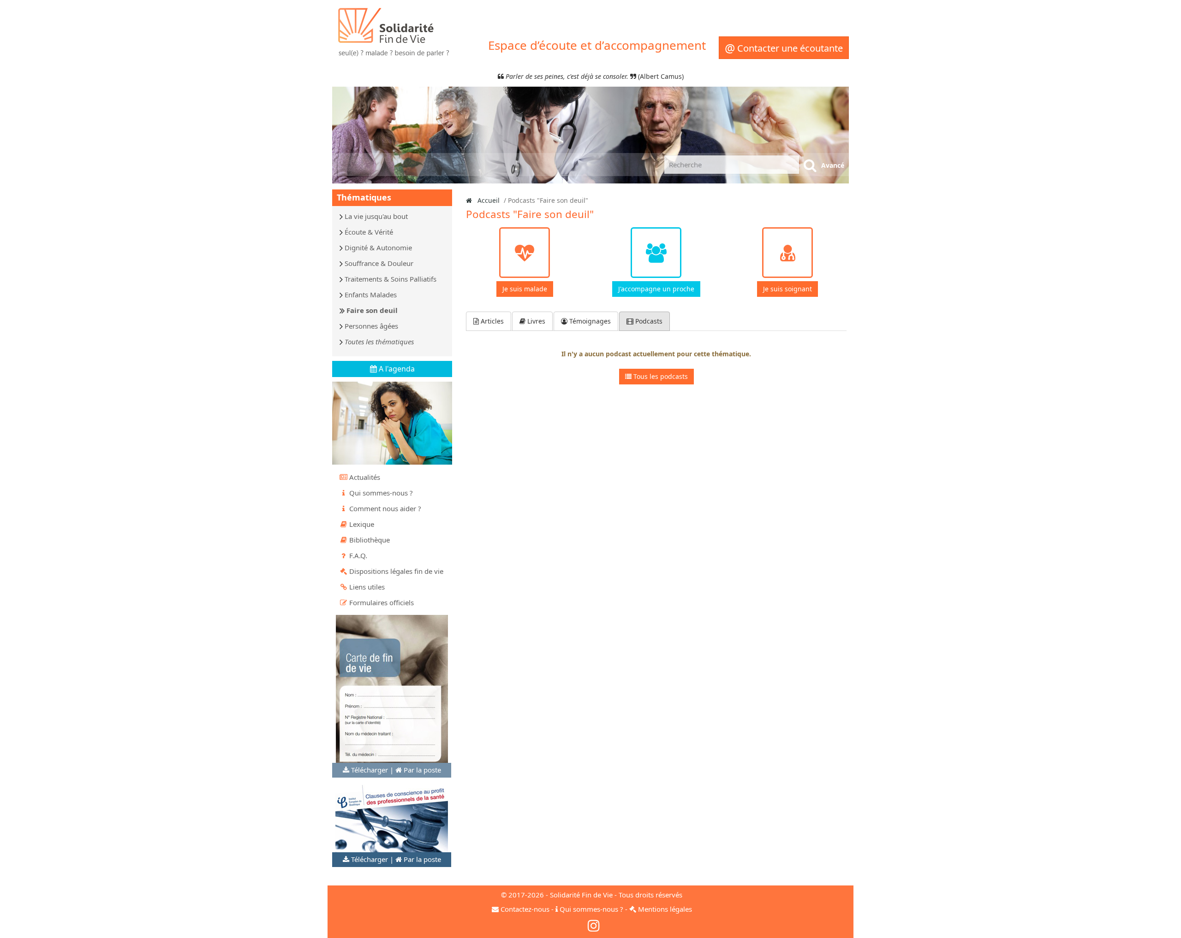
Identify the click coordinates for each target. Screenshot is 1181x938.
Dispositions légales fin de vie (396, 571)
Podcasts (647, 321)
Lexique (361, 524)
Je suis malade (524, 288)
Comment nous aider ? (385, 508)
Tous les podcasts (660, 376)
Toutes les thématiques (379, 341)
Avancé (832, 165)
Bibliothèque (369, 539)
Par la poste (422, 769)
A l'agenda (396, 369)
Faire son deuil (372, 310)
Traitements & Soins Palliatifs (390, 278)
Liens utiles (367, 586)
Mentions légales (665, 909)
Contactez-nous (525, 909)
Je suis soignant (787, 288)
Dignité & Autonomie (378, 247)
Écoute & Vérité (369, 231)
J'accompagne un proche (656, 288)
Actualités (364, 477)
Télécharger (369, 769)
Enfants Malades (371, 294)
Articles (491, 321)
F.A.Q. (358, 555)
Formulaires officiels (381, 602)
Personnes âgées (371, 325)
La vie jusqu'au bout (376, 216)
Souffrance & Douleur (379, 263)
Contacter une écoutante (784, 48)
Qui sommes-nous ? (381, 492)
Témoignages (589, 321)
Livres (535, 321)
